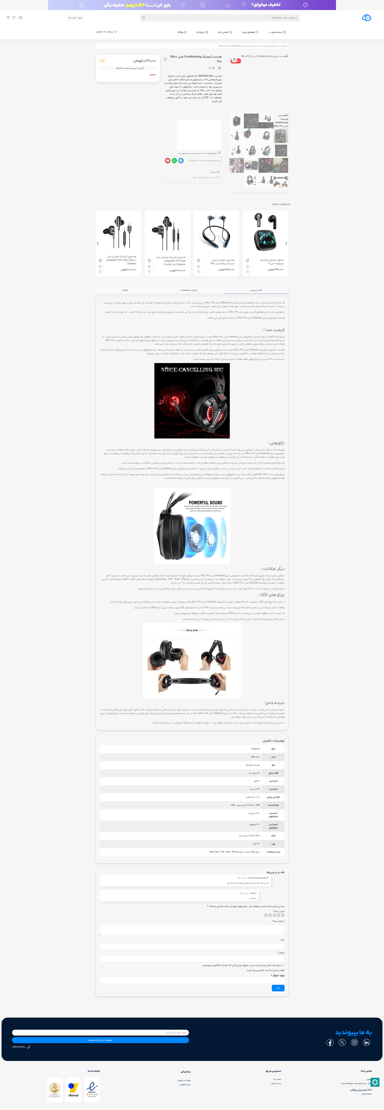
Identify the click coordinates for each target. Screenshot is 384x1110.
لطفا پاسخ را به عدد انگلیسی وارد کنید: (265, 970)
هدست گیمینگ (260, 46)
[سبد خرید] (8, 17)
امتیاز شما (279, 911)
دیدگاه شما (278, 921)
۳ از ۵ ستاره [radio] (274, 915)
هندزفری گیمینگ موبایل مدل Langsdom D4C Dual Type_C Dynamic (121, 260)
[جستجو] (143, 17)
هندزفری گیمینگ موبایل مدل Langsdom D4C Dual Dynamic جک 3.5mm (170, 261)
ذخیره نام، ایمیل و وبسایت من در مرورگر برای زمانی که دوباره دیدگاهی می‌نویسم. (242, 965)
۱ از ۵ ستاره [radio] (283, 915)
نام (282, 940)
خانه (285, 46)
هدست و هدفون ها (275, 46)
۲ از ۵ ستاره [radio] (278, 915)
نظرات (125, 290)
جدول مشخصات (189, 290)
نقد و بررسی (256, 290)
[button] (181, 160)
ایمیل (281, 952)
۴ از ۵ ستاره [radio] (270, 915)
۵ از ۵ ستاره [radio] (266, 915)
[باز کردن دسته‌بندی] (269, 32)
